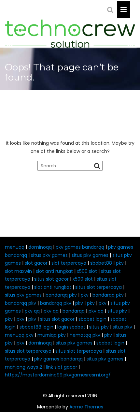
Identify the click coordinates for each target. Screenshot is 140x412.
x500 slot (87, 271)
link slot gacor (61, 367)
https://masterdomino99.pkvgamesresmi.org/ (58, 375)
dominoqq (40, 247)
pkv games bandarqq (80, 247)
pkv (120, 263)
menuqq (14, 247)
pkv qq (32, 311)
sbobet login (92, 319)
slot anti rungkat (54, 271)
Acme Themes (86, 407)
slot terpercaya (68, 263)
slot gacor (36, 263)
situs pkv (117, 311)
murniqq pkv (51, 335)
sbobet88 (101, 263)
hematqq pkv (85, 335)
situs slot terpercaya (98, 287)
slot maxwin (18, 271)
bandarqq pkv (61, 295)
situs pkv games (49, 255)
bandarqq (74, 311)
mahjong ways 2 (23, 367)
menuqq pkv (19, 335)
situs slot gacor (51, 279)
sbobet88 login (36, 327)
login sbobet (71, 327)
